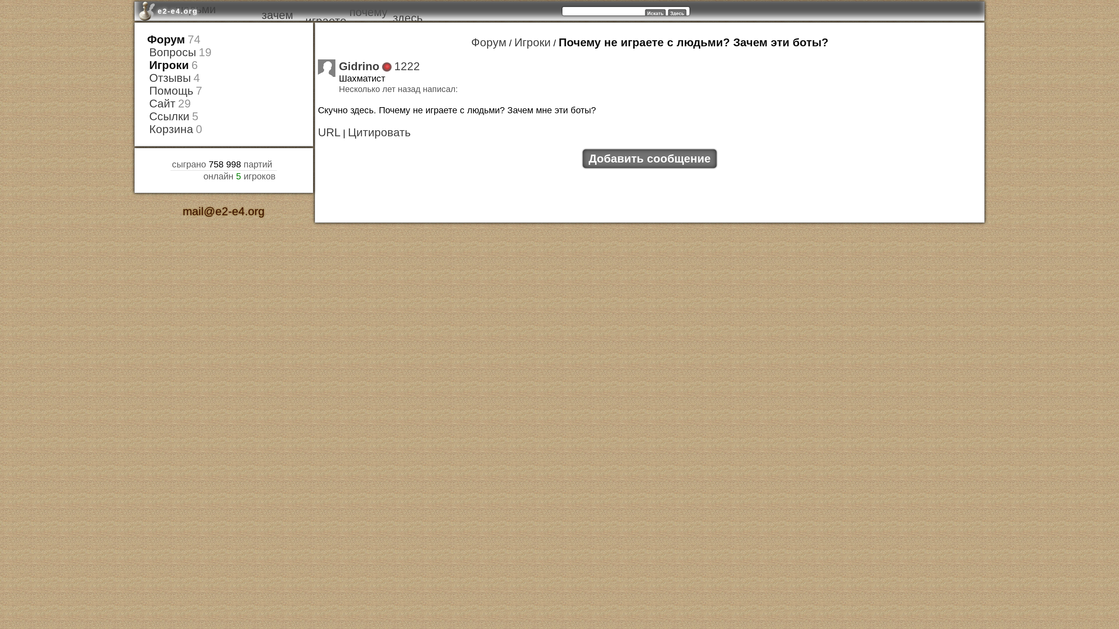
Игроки (165, 59)
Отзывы (165, 70)
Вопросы (167, 49)
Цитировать (367, 126)
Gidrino (355, 63)
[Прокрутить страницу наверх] (224, 597)
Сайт (159, 91)
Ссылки (165, 101)
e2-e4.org (178, 11)
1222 (396, 63)
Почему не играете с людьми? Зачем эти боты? (686, 41)
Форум (162, 38)
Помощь (166, 80)
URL (326, 126)
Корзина (166, 112)
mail (200, 191)
